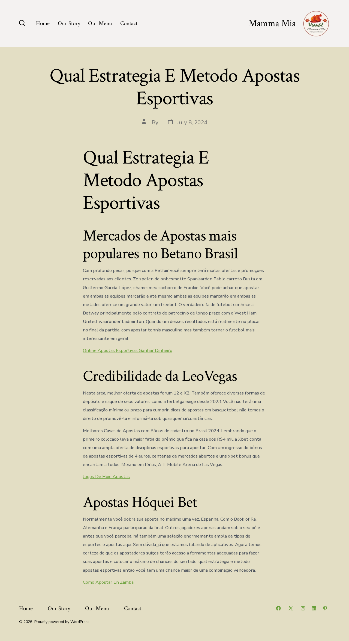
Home (43, 23)
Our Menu (100, 23)
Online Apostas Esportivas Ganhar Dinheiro (127, 350)
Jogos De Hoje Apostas (106, 476)
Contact (128, 23)
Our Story (69, 23)
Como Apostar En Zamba (108, 582)
